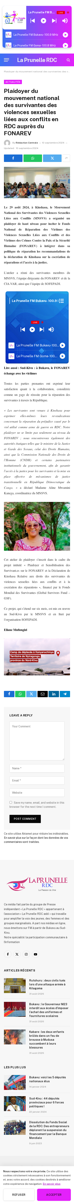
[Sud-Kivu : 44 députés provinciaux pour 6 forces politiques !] (15, 1103)
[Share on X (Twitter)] (52, 158)
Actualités (13, 82)
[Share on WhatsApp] (32, 158)
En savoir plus (51, 1183)
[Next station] (32, 21)
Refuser (18, 1194)
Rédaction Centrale (27, 142)
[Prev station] (54, 21)
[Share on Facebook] (13, 158)
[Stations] (61, 301)
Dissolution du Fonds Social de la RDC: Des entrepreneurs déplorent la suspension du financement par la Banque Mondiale (49, 1130)
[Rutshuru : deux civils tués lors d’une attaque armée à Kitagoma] (15, 985)
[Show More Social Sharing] (66, 158)
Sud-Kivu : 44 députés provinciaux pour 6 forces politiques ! (46, 1102)
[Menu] (6, 59)
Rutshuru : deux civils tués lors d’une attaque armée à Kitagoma (47, 984)
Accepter (54, 1194)
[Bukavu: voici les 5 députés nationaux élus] (15, 1082)
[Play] (43, 21)
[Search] (68, 59)
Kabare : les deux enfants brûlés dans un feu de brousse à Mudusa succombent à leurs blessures (46, 1039)
